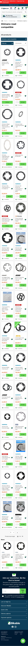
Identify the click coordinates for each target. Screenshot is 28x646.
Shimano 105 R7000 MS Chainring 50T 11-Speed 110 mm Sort (19, 65)
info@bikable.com (4, 634)
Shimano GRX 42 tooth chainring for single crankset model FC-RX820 (6, 487)
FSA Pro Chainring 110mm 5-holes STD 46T (19, 279)
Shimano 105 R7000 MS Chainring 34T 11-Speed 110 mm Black (19, 188)
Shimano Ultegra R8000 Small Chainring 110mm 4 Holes (6, 126)
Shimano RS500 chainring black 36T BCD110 (5, 339)
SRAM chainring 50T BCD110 (19, 155)
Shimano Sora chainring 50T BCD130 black (18, 249)
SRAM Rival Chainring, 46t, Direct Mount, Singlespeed (18, 309)
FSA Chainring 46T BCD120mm (6, 397)
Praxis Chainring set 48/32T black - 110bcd (19, 220)
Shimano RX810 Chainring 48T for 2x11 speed (19, 369)
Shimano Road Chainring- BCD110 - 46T (19, 125)
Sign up (22, 591)
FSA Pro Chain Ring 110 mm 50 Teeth (5, 64)
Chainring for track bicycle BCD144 (19, 338)
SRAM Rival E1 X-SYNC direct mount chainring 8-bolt (6, 220)
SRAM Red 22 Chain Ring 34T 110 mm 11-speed (6, 458)
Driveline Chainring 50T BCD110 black (18, 518)
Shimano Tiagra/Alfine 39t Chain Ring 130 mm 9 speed (5, 157)
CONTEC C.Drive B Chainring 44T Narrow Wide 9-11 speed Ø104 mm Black (19, 557)
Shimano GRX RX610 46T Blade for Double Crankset (19, 487)
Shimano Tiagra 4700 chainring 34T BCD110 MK (19, 458)
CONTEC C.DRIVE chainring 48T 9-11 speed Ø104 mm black (6, 556)
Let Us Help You (6, 601)
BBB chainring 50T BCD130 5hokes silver (19, 428)
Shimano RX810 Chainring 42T (5, 368)
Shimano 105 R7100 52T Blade (5, 427)
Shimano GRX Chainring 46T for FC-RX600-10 (6, 187)
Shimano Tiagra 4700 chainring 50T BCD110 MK (5, 249)
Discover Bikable (6, 605)
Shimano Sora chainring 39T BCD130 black (5, 518)
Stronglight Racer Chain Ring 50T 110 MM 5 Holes (6, 279)
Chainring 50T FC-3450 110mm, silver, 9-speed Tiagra (6, 309)
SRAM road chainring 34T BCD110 (18, 96)
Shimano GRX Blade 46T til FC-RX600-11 (19, 398)
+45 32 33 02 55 (4, 633)
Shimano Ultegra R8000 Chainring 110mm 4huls (6, 96)
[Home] (2, 20)
